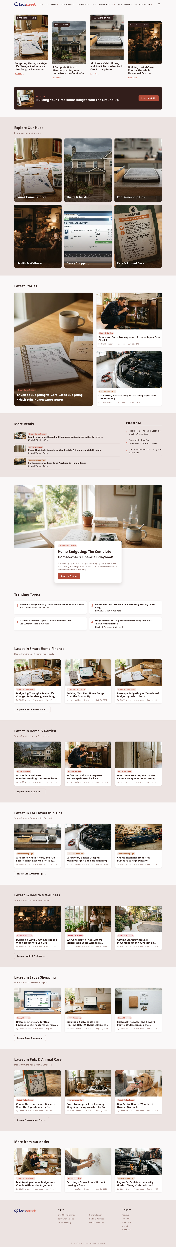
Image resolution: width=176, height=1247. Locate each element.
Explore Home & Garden (30, 791)
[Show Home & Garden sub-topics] (75, 4)
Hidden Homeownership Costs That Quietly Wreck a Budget (145, 432)
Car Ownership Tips (86, 4)
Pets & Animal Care (142, 4)
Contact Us (126, 1218)
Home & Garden (67, 4)
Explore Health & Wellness (31, 956)
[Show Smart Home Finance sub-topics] (57, 4)
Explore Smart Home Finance (32, 709)
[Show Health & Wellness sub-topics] (114, 4)
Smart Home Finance (48, 4)
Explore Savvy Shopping (30, 1038)
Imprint (125, 1226)
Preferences (126, 1230)
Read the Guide (148, 98)
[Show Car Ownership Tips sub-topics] (95, 4)
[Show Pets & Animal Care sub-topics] (151, 4)
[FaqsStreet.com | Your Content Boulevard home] (25, 4)
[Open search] (159, 4)
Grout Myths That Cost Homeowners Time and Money (143, 442)
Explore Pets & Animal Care (31, 1120)
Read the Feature (69, 576)
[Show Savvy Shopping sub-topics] (131, 4)
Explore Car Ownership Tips (31, 873)
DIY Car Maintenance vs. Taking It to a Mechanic (145, 451)
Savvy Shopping (124, 4)
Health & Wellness (106, 4)
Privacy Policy (127, 1222)
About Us (125, 1215)
